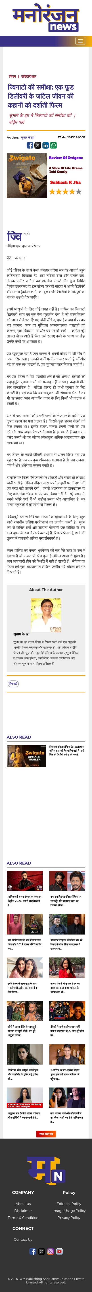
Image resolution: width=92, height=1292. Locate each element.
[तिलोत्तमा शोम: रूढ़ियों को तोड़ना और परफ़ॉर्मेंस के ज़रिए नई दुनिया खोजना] (25, 1054)
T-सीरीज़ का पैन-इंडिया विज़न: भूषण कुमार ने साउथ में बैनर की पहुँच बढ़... (65, 1074)
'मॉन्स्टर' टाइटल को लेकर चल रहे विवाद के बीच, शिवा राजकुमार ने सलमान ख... (66, 944)
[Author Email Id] (32, 634)
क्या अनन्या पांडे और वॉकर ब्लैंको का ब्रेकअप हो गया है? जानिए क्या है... (66, 1117)
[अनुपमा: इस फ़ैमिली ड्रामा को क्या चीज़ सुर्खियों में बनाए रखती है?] (25, 1098)
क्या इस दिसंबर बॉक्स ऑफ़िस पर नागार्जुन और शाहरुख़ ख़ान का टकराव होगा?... (65, 901)
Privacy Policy (69, 1218)
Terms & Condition (23, 1218)
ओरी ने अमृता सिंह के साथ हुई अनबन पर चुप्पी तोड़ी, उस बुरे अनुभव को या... (22, 1031)
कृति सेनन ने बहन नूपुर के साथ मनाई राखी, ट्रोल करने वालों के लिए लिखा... (23, 988)
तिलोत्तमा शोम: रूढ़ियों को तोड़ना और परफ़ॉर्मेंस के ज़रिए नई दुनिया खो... (23, 1074)
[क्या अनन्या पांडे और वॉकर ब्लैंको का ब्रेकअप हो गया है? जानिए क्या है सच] (67, 1098)
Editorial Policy (69, 1204)
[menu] (80, 41)
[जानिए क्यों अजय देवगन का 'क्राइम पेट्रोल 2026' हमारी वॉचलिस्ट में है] (25, 881)
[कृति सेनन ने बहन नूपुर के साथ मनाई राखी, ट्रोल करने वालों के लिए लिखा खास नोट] (25, 967)
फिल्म (12, 76)
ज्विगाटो (13, 683)
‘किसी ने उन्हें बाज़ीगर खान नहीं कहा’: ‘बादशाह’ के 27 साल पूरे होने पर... (67, 1031)
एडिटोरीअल (28, 76)
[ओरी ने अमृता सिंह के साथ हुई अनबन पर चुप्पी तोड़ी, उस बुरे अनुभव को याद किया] (25, 1011)
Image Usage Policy (69, 1211)
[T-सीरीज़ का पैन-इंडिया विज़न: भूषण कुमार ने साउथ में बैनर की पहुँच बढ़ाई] (67, 1054)
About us (23, 1204)
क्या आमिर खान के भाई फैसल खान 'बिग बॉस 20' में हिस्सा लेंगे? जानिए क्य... (24, 944)
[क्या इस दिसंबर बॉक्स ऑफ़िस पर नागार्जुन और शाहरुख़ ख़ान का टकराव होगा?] (67, 881)
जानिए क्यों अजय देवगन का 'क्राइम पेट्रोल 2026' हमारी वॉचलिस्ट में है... (24, 901)
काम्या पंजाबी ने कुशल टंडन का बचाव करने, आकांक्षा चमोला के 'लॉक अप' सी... (65, 988)
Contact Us (23, 1239)
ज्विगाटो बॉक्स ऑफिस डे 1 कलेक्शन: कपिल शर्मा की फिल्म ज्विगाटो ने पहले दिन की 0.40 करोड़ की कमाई (66, 750)
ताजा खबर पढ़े (46, 1134)
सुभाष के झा (27, 137)
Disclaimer (23, 1211)
